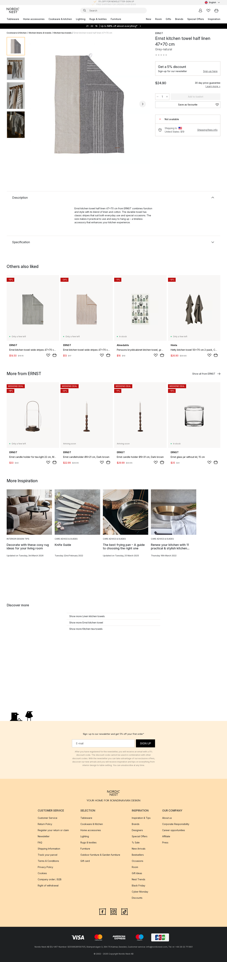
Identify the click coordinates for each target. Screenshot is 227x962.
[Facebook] (102, 911)
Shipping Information (49, 848)
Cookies (42, 873)
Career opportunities (173, 830)
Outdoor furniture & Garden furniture (100, 854)
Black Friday (138, 885)
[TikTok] (124, 911)
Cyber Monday (140, 891)
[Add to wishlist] (48, 355)
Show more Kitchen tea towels (86, 628)
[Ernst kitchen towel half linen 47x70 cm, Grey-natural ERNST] (89, 103)
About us (167, 817)
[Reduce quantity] (157, 96)
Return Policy (45, 824)
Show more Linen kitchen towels (87, 616)
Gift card (85, 861)
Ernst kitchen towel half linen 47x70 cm (93, 33)
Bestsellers (138, 854)
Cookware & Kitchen (17, 33)
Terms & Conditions (48, 861)
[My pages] (200, 10)
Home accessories (34, 19)
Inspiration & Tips (141, 817)
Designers (137, 830)
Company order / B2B (49, 879)
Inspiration (214, 19)
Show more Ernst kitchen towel (86, 622)
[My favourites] (208, 10)
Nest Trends (138, 879)
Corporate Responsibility (175, 824)
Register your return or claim (53, 830)
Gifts (168, 19)
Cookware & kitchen (60, 19)
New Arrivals (138, 848)
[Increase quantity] (167, 96)
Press (165, 842)
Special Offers (195, 19)
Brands (179, 19)
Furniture (116, 19)
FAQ (40, 842)
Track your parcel (47, 854)
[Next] (142, 104)
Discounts (137, 897)
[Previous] (36, 104)
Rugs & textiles (98, 19)
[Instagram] (113, 911)
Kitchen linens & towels (40, 33)
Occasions (137, 861)
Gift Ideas (137, 873)
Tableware (13, 19)
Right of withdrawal (48, 885)
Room (158, 19)
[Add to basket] (55, 355)
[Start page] (13, 10)
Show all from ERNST (203, 373)
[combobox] (212, 2)
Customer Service (47, 817)
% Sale (136, 842)
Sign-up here (210, 71)
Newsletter (44, 836)
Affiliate (166, 836)
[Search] (84, 10)
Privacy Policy (45, 867)
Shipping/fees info (207, 129)
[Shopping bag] (216, 10)
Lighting (80, 19)
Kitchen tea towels (63, 33)
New (148, 19)
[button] (161, 55)
